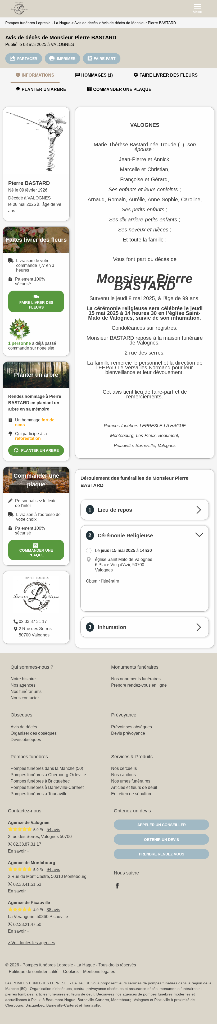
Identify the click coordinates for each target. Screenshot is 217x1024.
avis (53, 829)
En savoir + (18, 851)
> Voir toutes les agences (31, 943)
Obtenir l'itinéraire (102, 581)
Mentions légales (99, 971)
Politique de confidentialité (33, 971)
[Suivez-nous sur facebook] (120, 886)
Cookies (71, 971)
